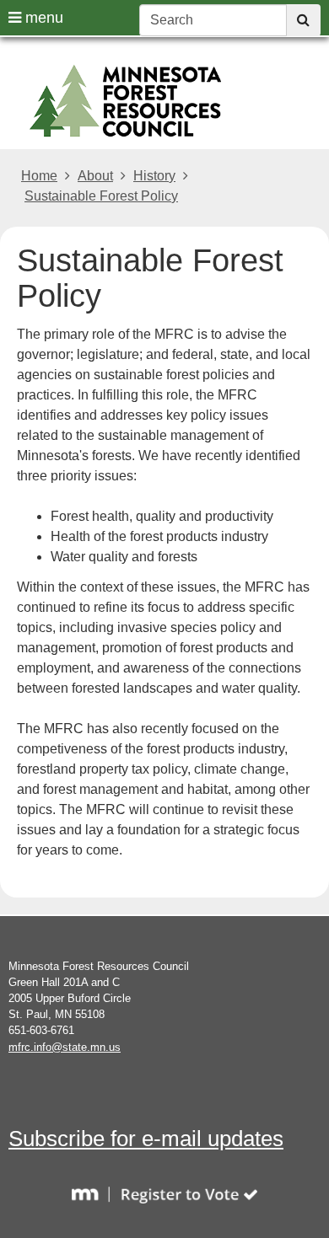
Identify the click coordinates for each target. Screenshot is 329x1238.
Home (39, 176)
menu (42, 17)
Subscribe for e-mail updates (145, 1138)
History (154, 176)
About (95, 176)
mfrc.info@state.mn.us (64, 1047)
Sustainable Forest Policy (101, 196)
